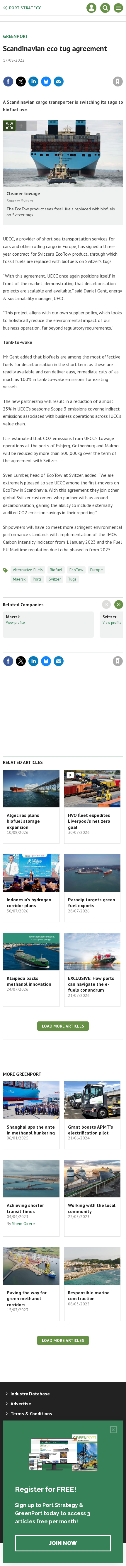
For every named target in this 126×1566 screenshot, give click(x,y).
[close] (122, 69)
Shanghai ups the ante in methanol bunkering (31, 1130)
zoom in (21, 126)
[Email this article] (58, 81)
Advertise (21, 1403)
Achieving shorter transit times (25, 1208)
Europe (96, 569)
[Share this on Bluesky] (46, 81)
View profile (15, 622)
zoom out (31, 126)
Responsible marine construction (89, 1295)
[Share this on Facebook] (8, 81)
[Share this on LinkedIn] (33, 81)
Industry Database (30, 1394)
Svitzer (55, 579)
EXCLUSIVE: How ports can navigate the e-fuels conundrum (91, 984)
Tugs (72, 579)
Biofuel (56, 569)
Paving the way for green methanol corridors (27, 1298)
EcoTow (76, 569)
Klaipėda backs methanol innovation (29, 981)
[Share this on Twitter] (21, 81)
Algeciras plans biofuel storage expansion (23, 821)
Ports (37, 579)
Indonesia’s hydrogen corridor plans (29, 902)
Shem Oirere (23, 1223)
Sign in (48, 69)
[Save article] (118, 81)
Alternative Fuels (28, 569)
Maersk (19, 579)
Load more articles (63, 1026)
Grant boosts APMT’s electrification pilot (90, 1130)
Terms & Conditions (31, 1413)
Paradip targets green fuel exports (91, 902)
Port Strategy (25, 8)
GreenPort (15, 36)
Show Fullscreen (9, 125)
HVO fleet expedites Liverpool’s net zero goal (89, 821)
